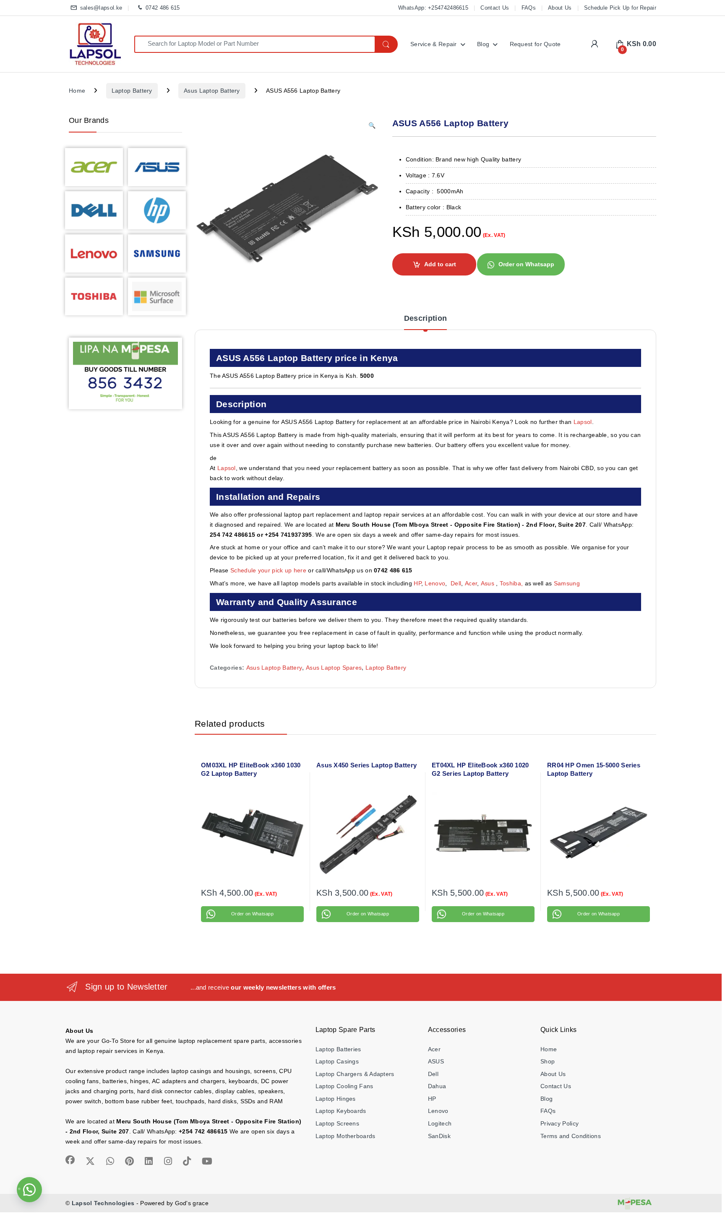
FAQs (529, 8)
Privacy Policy (559, 1123)
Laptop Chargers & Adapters (355, 1074)
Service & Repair (433, 44)
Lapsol (583, 421)
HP (417, 583)
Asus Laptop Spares (334, 667)
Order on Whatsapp (526, 264)
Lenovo (435, 583)
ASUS (436, 1061)
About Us (559, 8)
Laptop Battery (132, 90)
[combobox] (254, 44)
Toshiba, (511, 583)
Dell (456, 583)
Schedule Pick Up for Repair (620, 8)
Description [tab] (425, 318)
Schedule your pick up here (268, 570)
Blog (483, 44)
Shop (547, 1061)
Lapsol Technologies (103, 1203)
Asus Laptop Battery (212, 90)
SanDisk (439, 1136)
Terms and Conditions (570, 1136)
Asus (488, 583)
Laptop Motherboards (346, 1136)
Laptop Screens (337, 1123)
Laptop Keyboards (341, 1110)
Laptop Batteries (338, 1049)
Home (77, 90)
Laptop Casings (337, 1061)
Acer (471, 583)
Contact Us (494, 8)
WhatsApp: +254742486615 (433, 8)
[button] (372, 126)
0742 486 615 (163, 8)
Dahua (437, 1086)
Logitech (439, 1123)
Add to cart (440, 264)
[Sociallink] (70, 1159)
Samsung (568, 583)
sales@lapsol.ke (101, 8)
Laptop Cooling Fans (344, 1086)
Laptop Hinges (336, 1098)
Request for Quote (535, 44)
